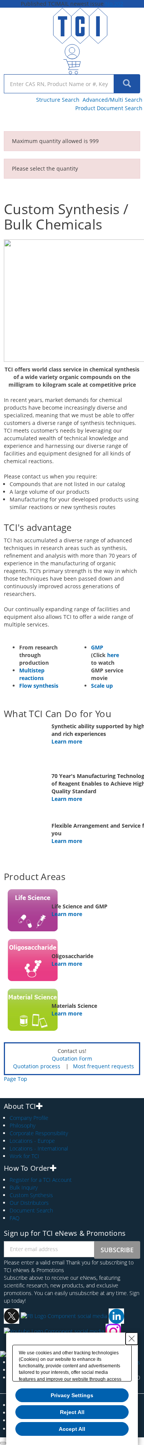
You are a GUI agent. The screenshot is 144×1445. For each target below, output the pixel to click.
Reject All (72, 1412)
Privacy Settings (72, 1395)
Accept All (72, 1429)
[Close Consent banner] (132, 1339)
